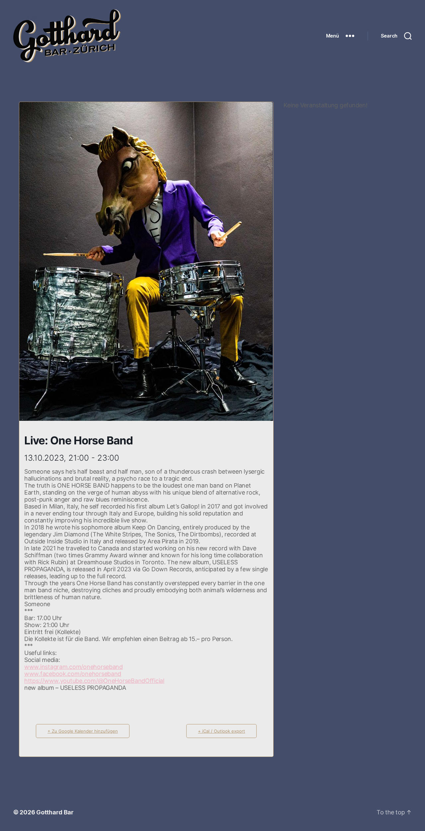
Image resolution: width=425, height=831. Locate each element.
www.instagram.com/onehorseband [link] (73, 666)
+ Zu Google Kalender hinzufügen (82, 731)
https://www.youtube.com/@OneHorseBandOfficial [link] (94, 680)
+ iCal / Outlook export (221, 731)
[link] (72, 673)
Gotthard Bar (55, 812)
